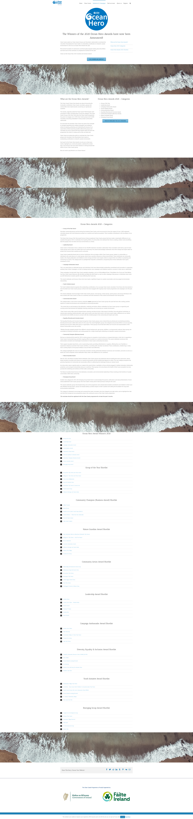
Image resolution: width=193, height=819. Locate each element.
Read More (127, 817)
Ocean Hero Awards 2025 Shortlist (119, 49)
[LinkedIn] (116, 770)
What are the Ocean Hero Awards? (119, 42)
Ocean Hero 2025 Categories (118, 46)
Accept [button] (122, 817)
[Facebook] (106, 770)
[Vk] (126, 770)
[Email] (129, 770)
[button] (130, 3)
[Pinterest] (123, 770)
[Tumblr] (119, 770)
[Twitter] (110, 770)
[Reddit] (113, 770)
